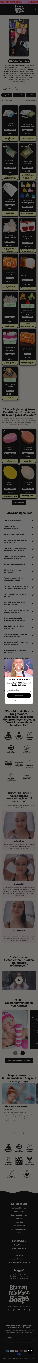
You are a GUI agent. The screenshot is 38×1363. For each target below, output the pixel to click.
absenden (19, 695)
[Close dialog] (29, 663)
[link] (19, 668)
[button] (30, 1351)
